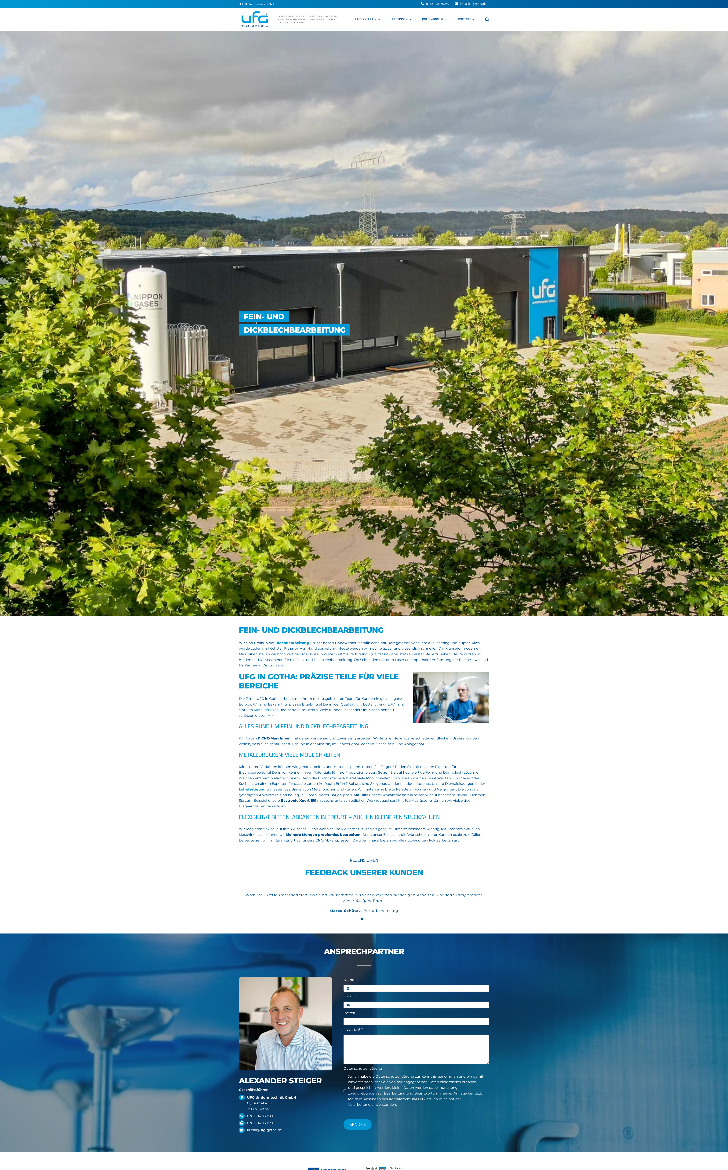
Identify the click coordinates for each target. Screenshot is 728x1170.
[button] (487, 19)
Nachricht (353, 1029)
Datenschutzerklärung (363, 1068)
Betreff (349, 1013)
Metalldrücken (266, 710)
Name (350, 980)
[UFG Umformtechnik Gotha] (288, 19)
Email (350, 996)
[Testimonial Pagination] (362, 919)
